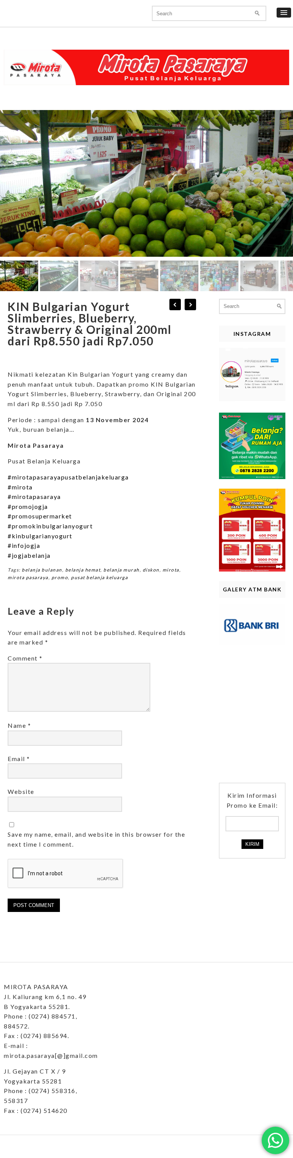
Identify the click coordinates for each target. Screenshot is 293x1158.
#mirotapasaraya (34, 496)
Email (19, 758)
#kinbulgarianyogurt (40, 535)
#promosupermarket (40, 516)
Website (21, 791)
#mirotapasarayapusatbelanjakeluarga (68, 477)
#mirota (20, 487)
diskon (151, 570)
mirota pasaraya (28, 577)
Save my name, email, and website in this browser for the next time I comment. (96, 839)
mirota (171, 570)
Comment (25, 658)
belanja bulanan (42, 570)
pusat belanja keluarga (99, 577)
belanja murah (121, 570)
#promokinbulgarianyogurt (50, 526)
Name (19, 725)
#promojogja (28, 506)
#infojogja (24, 545)
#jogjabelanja (29, 555)
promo (60, 577)
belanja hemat (83, 570)
